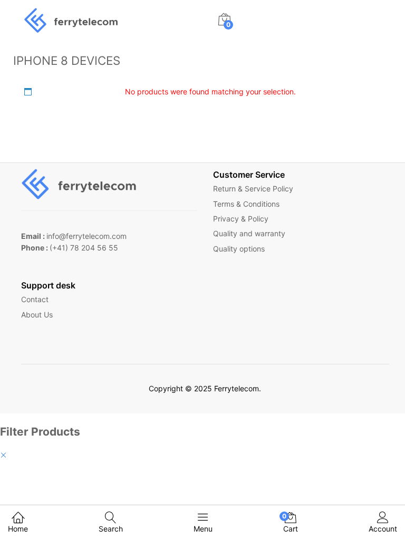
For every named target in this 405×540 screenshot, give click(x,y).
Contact (35, 299)
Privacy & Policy (240, 218)
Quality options (239, 248)
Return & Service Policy (253, 188)
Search (111, 528)
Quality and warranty (249, 233)
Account (383, 528)
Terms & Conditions (246, 203)
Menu (203, 528)
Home (18, 528)
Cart (290, 522)
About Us (37, 314)
